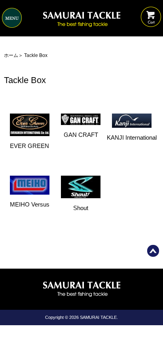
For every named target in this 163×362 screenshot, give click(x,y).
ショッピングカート (151, 11)
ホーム (11, 55)
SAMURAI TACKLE (98, 317)
